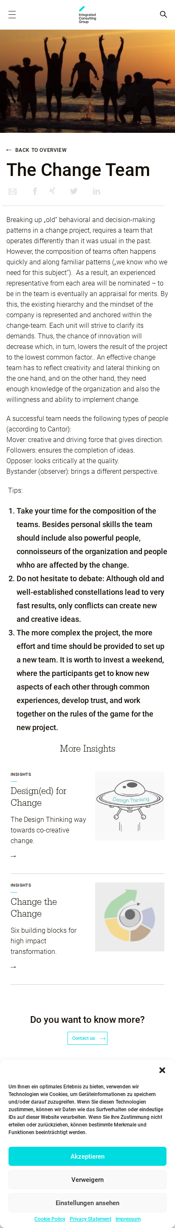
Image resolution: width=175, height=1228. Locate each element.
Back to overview (40, 150)
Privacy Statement (90, 1219)
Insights (21, 774)
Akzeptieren (87, 1156)
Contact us (84, 1038)
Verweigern (87, 1180)
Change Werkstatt (87, 15)
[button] (162, 1070)
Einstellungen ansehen (87, 1203)
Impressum (128, 1219)
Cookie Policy (49, 1219)
